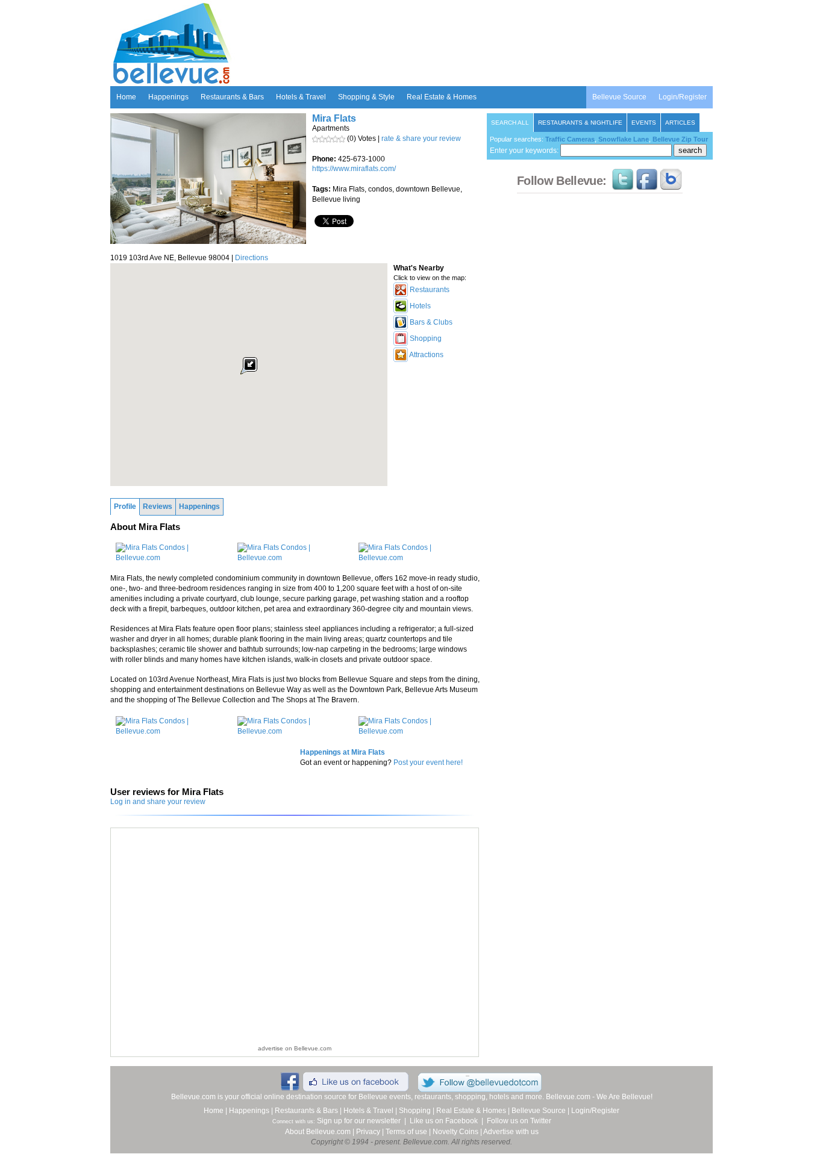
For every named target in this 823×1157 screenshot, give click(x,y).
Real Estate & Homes (442, 97)
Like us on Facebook (444, 1121)
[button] (248, 366)
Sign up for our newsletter (359, 1121)
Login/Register (683, 97)
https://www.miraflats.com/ (354, 168)
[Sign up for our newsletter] (670, 184)
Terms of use (406, 1131)
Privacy (368, 1131)
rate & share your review (421, 138)
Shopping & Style (366, 97)
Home (126, 97)
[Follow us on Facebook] (646, 184)
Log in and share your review (157, 801)
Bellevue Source (619, 97)
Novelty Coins (455, 1131)
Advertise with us (511, 1131)
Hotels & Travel (301, 97)
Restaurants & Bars (232, 97)
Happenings (168, 97)
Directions (251, 258)
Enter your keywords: (525, 150)
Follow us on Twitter (519, 1121)
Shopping (415, 1110)
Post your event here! (428, 762)
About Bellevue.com (318, 1131)
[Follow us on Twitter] (622, 184)
